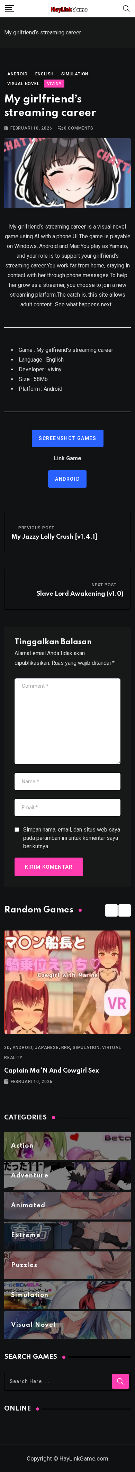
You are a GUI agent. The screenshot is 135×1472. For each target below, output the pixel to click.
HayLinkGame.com (84, 1458)
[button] (111, 910)
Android (67, 479)
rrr (65, 1047)
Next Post (104, 584)
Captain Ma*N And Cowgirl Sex (51, 1071)
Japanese (46, 1047)
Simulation (86, 1047)
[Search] (126, 8)
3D (7, 1047)
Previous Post (36, 528)
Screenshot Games (68, 438)
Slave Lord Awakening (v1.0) (80, 594)
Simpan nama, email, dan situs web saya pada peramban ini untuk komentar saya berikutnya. (71, 838)
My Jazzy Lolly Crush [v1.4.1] (54, 537)
